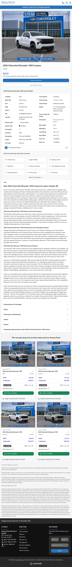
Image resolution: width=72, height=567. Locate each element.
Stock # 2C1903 (6, 430)
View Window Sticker (14, 147)
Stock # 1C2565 (42, 430)
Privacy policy (23, 548)
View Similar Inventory (36, 85)
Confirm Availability (11, 393)
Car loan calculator (24, 545)
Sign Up (60, 550)
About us (21, 534)
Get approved (23, 542)
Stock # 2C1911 (6, 369)
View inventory (23, 531)
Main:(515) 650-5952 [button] (10, 539)
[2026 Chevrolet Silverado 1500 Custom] (54, 354)
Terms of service (24, 550)
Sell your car (23, 539)
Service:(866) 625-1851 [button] (8, 545)
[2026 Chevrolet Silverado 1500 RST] (18, 354)
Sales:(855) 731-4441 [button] (10, 542)
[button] (63, 2)
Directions (22, 537)
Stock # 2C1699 (42, 369)
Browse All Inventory (36, 80)
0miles (32, 374)
